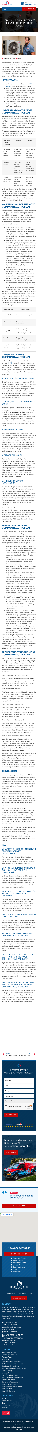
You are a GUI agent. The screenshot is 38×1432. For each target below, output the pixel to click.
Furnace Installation (9, 1352)
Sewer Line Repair (8, 1380)
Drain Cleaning (7, 1370)
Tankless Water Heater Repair (12, 1386)
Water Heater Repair (9, 1391)
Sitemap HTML (8, 1427)
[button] (5, 9)
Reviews (5, 1407)
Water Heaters (7, 1389)
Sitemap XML (18, 1427)
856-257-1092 (30, 5)
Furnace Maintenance (9, 1355)
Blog (3, 1403)
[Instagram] (8, 1413)
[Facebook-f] (4, 1413)
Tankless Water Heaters (10, 1384)
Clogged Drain (7, 1373)
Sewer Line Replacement (10, 1382)
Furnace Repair (7, 1357)
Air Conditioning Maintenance (12, 1364)
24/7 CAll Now (28, 2)
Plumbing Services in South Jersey (14, 1368)
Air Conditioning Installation (11, 1361)
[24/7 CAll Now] (22, 3)
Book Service (11, 1114)
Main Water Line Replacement (12, 1377)
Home (4, 1398)
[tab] (19, 1254)
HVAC (20, 58)
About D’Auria (7, 1401)
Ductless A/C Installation (10, 1366)
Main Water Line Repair (10, 1375)
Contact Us (6, 1405)
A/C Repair (6, 1359)
